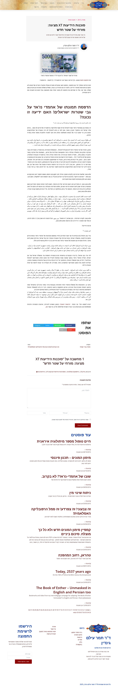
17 (59, 610)
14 (65, 610)
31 (31, 610)
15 (63, 610)
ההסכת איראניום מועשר (56, 7)
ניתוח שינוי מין (80, 492)
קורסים (26, 3)
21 (51, 610)
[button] (15, 5)
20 (53, 610)
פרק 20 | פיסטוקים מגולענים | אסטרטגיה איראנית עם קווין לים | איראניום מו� (60, 372)
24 (45, 610)
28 (37, 610)
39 (78, 612)
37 (82, 612)
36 (84, 612)
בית (83, 3)
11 (72, 610)
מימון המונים (69, 7)
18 (57, 610)
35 (86, 612)
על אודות (76, 3)
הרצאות (52, 3)
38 (80, 612)
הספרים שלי (43, 3)
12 (70, 610)
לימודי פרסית (34, 3)
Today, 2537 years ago (73, 571)
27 (39, 610)
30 (33, 610)
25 (43, 610)
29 (35, 610)
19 (55, 610)
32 (29, 610)
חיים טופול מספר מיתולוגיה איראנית (64, 441)
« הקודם (88, 610)
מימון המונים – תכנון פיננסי (71, 457)
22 (49, 610)
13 (67, 610)
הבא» (75, 612)
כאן (47, 307)
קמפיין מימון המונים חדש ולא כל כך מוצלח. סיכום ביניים (64, 531)
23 (47, 610)
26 (41, 610)
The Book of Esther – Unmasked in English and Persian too (63, 590)
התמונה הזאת (84, 80)
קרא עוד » (88, 450)
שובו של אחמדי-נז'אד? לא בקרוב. (66, 476)
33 (90, 612)
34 (88, 612)
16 (61, 610)
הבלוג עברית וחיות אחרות (64, 3)
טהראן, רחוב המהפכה (74, 555)
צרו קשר (36, 7)
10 (74, 610)
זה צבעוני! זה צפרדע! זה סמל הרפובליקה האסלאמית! (61, 511)
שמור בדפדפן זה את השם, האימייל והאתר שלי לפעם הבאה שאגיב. (69, 419)
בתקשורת (44, 7)
